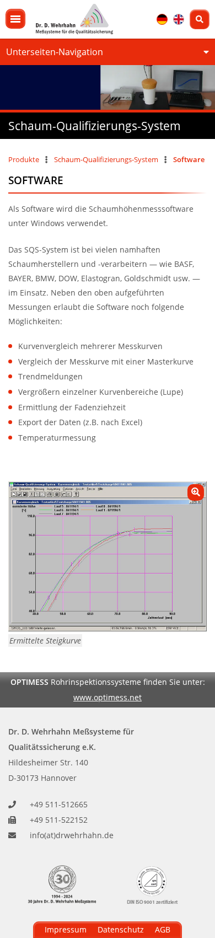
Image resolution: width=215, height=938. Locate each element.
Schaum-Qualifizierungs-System (106, 159)
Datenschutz (121, 929)
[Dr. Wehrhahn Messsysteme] (74, 19)
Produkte (23, 159)
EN (178, 19)
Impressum (66, 929)
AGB (162, 929)
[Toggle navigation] (15, 19)
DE (162, 19)
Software (189, 159)
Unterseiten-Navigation (54, 52)
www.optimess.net (107, 697)
